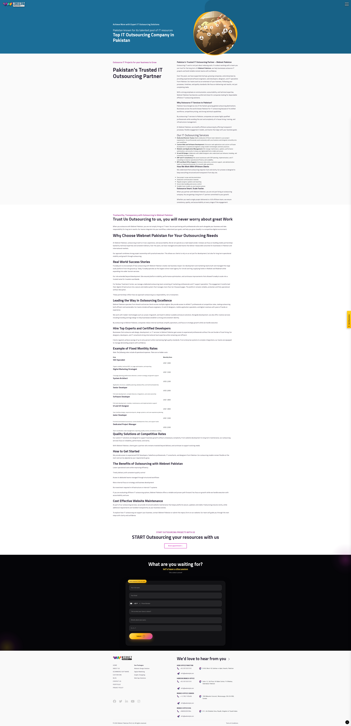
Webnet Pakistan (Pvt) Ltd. (126, 723)
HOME (115, 665)
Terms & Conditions (232, 723)
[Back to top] (347, 722)
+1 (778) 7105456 (186, 696)
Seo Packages (139, 665)
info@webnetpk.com (187, 673)
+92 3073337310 (185, 668)
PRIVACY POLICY (118, 688)
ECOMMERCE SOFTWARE (121, 672)
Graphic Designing (139, 675)
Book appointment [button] (175, 545)
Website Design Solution (141, 668)
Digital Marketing (139, 672)
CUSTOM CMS (117, 675)
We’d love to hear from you (202, 658)
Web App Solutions (140, 678)
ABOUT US (116, 668)
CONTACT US (117, 681)
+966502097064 (185, 711)
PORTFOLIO (117, 684)
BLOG (114, 678)
